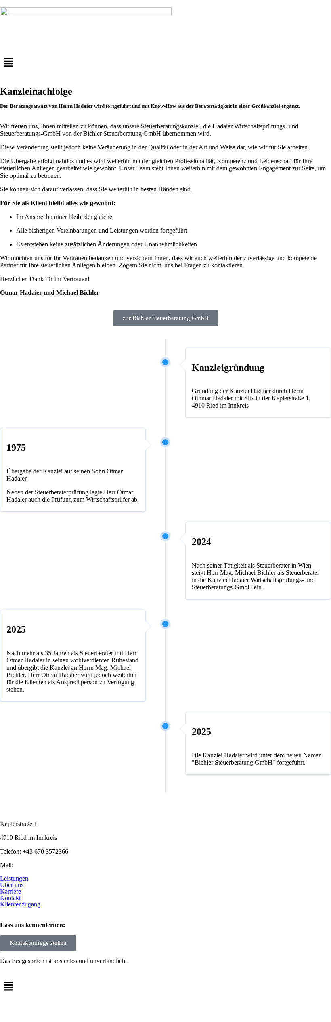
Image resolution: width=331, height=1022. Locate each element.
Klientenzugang (20, 904)
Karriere (10, 891)
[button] (165, 63)
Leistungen (14, 878)
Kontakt (10, 898)
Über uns (11, 885)
